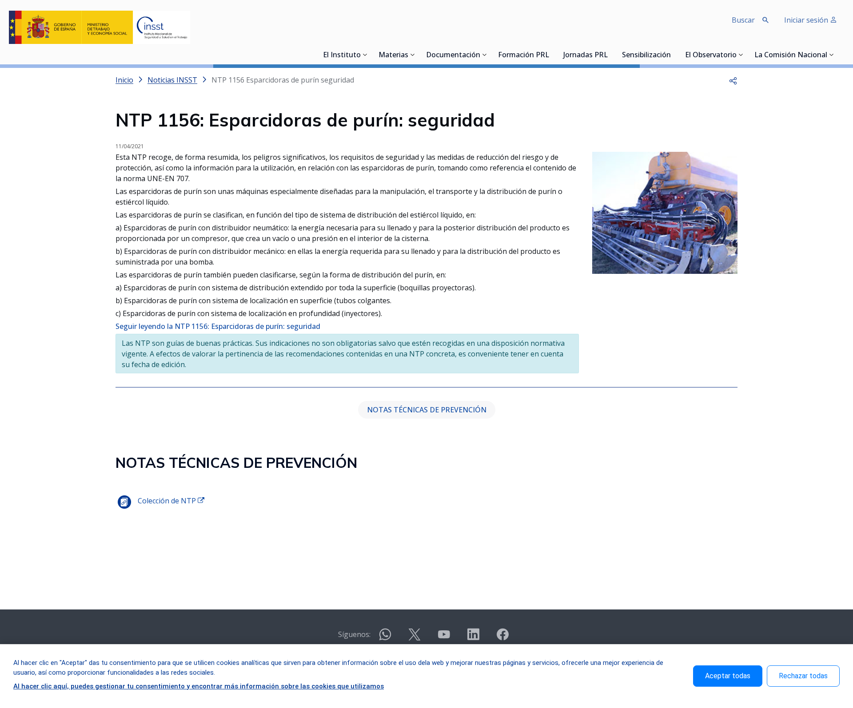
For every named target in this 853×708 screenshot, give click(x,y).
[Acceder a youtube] (444, 638)
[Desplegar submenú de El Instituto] (365, 54)
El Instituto (342, 55)
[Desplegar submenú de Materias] (412, 54)
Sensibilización (646, 55)
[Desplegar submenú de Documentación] (484, 54)
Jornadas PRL (585, 55)
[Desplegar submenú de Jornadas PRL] (610, 54)
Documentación (453, 55)
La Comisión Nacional (790, 55)
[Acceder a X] (414, 638)
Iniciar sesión (807, 20)
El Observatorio (711, 55)
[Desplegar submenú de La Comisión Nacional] (831, 54)
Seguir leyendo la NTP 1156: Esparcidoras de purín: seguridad (218, 326)
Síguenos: (354, 634)
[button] (733, 80)
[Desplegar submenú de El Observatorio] (741, 54)
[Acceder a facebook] (502, 638)
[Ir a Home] (99, 27)
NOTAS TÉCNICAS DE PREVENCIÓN (426, 410)
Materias (393, 55)
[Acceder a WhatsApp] (385, 638)
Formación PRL (523, 55)
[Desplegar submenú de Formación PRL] (551, 54)
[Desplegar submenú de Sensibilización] (673, 54)
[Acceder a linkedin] (473, 638)
